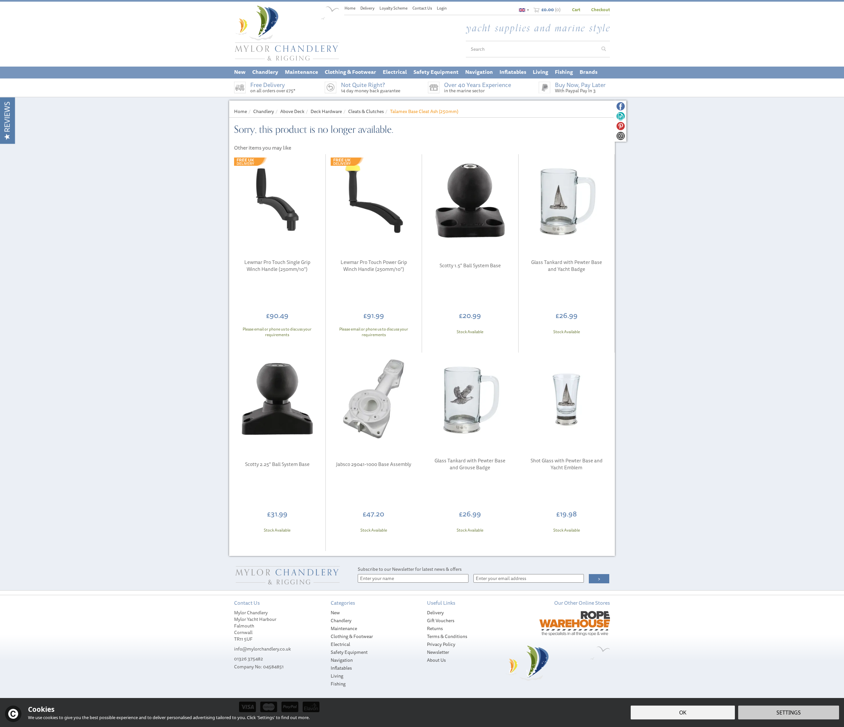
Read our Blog (621, 116)
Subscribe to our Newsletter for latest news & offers (410, 569)
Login (442, 8)
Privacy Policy (441, 644)
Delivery (435, 612)
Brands (588, 72)
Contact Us (422, 8)
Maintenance (344, 628)
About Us (436, 660)
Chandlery (341, 620)
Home (350, 8)
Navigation (342, 660)
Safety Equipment (349, 652)
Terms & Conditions (447, 636)
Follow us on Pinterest (621, 126)
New (335, 612)
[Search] (603, 49)
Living (337, 676)
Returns (435, 628)
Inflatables (341, 668)
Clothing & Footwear (352, 636)
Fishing (338, 684)
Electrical (340, 644)
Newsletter (438, 652)
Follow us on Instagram (621, 136)
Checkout (600, 9)
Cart (576, 9)
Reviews (7, 118)
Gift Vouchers (440, 620)
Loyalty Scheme (393, 8)
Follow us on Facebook (621, 106)
